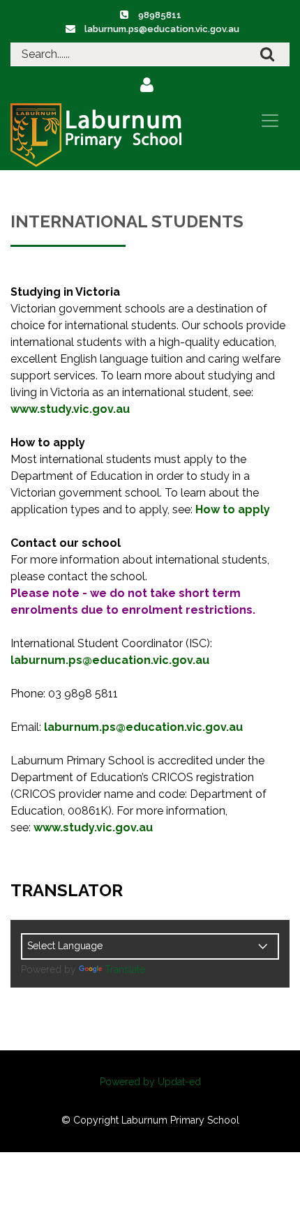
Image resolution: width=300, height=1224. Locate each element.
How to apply (232, 509)
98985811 (159, 15)
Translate (125, 969)
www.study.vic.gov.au (70, 409)
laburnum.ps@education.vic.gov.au (161, 29)
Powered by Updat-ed (150, 1081)
